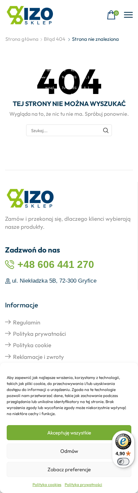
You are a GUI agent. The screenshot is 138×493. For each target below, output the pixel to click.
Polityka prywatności (83, 484)
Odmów (69, 451)
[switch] (123, 461)
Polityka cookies (46, 484)
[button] (113, 15)
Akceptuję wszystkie (69, 432)
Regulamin (26, 322)
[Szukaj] (106, 130)
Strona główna (22, 39)
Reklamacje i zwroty (38, 356)
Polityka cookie (32, 345)
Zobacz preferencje (69, 469)
